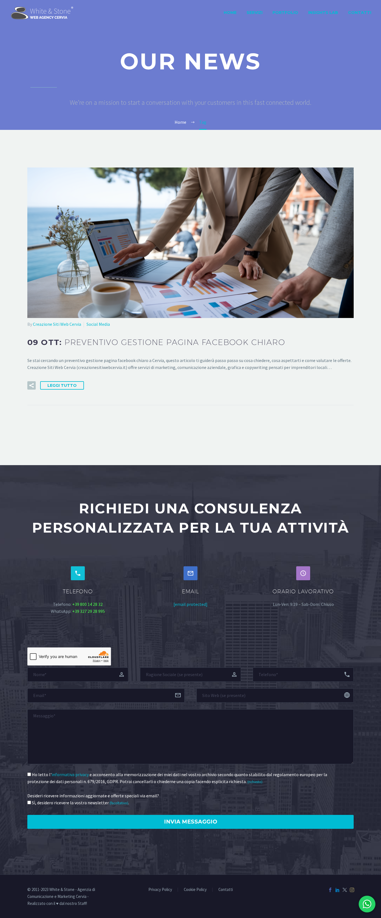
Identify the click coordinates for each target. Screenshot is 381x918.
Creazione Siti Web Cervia (57, 324)
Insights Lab (323, 12)
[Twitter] (345, 890)
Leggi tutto (62, 385)
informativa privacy (70, 774)
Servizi (254, 12)
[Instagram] (352, 890)
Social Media (98, 324)
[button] (31, 385)
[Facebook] (330, 890)
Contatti (359, 12)
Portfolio (285, 12)
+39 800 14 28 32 (87, 604)
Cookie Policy (195, 890)
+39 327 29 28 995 (88, 611)
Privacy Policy (160, 890)
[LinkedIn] (337, 890)
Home (230, 12)
